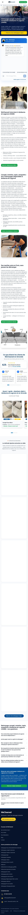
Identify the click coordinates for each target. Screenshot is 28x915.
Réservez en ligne (23, 2)
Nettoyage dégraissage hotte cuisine (9, 879)
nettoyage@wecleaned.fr (10, 897)
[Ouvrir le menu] (2, 2)
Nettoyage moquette (6, 857)
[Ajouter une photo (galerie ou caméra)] (3, 76)
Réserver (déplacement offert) (9, 165)
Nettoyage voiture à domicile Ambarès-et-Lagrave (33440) (12, 803)
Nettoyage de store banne (7, 876)
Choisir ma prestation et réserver (10, 231)
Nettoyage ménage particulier (8, 886)
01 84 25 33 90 (8, 894)
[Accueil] (11, 2)
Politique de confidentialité (19, 911)
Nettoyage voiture (5, 859)
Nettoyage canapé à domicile (8, 850)
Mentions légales (5, 911)
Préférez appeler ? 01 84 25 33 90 (20, 79)
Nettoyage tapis (4, 855)
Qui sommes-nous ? (5, 830)
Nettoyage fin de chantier (7, 883)
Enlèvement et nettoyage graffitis (8, 867)
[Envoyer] (24, 76)
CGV (11, 911)
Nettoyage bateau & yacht (7, 862)
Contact (3, 840)
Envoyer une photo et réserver (9, 321)
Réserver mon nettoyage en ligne (14, 715)
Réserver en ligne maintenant (14, 785)
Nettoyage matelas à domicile (8, 852)
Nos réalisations (4, 835)
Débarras (3, 864)
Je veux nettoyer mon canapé (9, 72)
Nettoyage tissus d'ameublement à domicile (11, 847)
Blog (2, 837)
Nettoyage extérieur (5, 881)
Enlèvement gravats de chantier (8, 869)
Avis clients (3, 832)
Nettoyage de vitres (5, 871)
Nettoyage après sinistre (6, 874)
